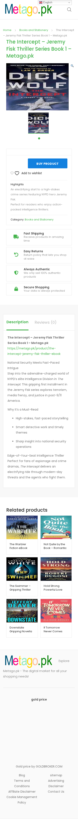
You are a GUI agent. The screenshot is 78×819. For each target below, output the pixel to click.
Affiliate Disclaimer (22, 791)
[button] (72, 66)
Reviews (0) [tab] (46, 322)
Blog (22, 775)
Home (7, 30)
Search (69, 10)
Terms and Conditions (22, 783)
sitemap (56, 775)
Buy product (47, 164)
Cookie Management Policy (21, 800)
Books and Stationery (33, 30)
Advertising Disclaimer (56, 783)
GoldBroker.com (49, 766)
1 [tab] (39, 138)
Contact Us (56, 791)
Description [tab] (17, 322)
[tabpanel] (39, 123)
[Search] (68, 33)
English (47, 2)
